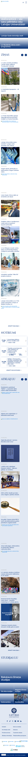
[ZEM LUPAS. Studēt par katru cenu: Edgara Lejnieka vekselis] (10, 506)
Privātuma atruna (6, 732)
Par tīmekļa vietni (6, 729)
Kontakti (4, 726)
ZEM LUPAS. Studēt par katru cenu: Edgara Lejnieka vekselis (10, 493)
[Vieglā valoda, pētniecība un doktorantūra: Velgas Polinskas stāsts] (10, 182)
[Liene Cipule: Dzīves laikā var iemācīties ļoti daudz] (10, 208)
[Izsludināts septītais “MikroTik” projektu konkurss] (10, 287)
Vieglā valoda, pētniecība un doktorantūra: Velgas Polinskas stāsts (10, 170)
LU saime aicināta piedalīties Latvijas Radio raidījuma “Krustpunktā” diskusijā (9, 64)
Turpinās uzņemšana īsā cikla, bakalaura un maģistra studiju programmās (15, 350)
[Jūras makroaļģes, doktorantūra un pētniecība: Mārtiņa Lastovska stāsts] (10, 559)
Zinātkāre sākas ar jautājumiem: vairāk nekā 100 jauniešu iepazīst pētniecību (10, 223)
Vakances (15, 729)
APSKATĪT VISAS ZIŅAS (13, 326)
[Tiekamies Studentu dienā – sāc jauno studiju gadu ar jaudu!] (10, 638)
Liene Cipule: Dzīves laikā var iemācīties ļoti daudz (9, 195)
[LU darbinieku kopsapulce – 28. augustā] (10, 102)
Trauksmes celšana (17, 732)
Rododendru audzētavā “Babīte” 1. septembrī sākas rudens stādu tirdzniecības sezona (9, 388)
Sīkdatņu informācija (7, 735)
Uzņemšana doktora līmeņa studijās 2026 (13, 340)
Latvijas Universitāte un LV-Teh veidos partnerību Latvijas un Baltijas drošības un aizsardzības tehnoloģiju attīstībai (10, 302)
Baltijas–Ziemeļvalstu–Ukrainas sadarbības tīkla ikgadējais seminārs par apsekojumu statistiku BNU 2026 (15, 361)
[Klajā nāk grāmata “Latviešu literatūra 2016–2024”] (10, 453)
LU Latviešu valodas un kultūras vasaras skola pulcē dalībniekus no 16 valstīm (10, 574)
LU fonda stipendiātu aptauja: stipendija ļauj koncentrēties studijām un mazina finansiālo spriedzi (9, 117)
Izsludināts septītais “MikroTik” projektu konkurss (9, 275)
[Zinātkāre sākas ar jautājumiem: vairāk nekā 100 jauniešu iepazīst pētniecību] (10, 234)
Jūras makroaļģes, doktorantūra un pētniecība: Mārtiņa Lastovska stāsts (10, 547)
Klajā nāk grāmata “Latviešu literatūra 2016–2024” (9, 440)
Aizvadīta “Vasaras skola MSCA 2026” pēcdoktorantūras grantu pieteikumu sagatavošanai (10, 521)
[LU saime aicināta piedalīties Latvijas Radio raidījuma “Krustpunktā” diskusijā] (10, 76)
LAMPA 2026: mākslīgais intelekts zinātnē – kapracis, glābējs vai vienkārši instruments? (9, 468)
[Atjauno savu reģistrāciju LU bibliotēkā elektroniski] (10, 427)
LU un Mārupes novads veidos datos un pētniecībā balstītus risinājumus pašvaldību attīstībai (10, 249)
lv (23, 2)
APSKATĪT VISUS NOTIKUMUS (13, 370)
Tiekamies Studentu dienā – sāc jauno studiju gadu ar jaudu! (10, 626)
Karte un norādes (17, 726)
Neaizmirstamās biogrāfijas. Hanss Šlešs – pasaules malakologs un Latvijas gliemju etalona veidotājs (10, 600)
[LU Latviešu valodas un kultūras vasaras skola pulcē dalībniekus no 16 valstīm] (10, 585)
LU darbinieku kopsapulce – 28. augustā (10, 90)
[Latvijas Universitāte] (8, 2)
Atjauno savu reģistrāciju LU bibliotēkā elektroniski (9, 414)
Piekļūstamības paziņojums (19, 735)
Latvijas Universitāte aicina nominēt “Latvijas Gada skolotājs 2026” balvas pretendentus (9, 143)
